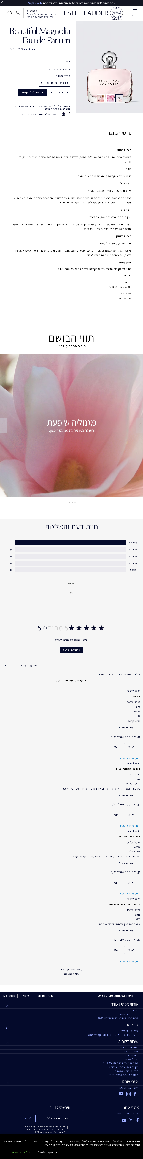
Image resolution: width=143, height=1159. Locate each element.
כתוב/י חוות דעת (71, 649)
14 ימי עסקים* (35, 3)
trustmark (116, 13)
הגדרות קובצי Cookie (48, 1152)
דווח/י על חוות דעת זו (130, 961)
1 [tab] (74, 503)
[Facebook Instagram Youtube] (107, 1119)
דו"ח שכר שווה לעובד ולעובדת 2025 (118, 1018)
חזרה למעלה (71, 974)
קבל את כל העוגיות (21, 1152)
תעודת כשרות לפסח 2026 (123, 1075)
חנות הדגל (9, 996)
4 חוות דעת (16, 48)
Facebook (136, 1094)
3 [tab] (69, 503)
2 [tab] (71, 503)
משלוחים (26, 996)
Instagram (128, 1094)
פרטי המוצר (63, 75)
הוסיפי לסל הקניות (32, 92)
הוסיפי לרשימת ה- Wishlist (39, 114)
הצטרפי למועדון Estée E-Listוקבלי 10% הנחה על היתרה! (41, 15)
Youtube (121, 1094)
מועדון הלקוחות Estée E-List (115, 996)
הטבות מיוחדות (46, 996)
